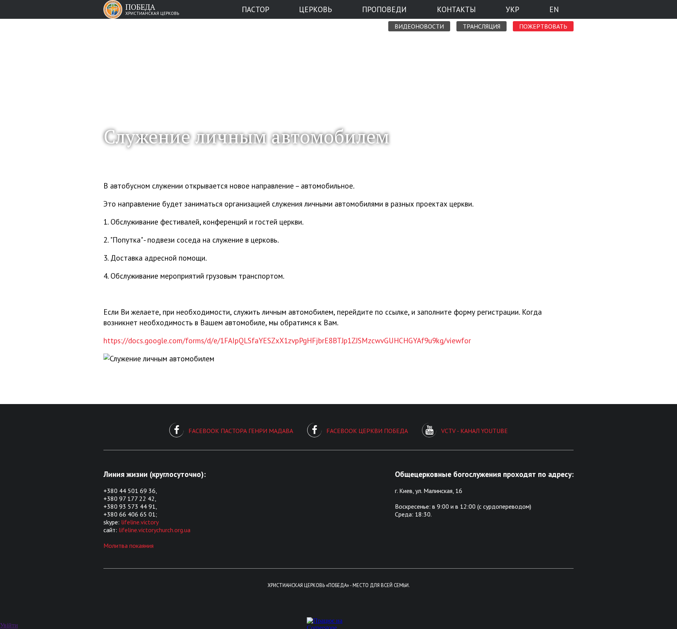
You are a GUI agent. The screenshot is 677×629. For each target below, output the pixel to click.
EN (554, 9)
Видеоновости (419, 26)
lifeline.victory (140, 522)
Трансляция (481, 26)
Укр (512, 9)
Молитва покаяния (128, 545)
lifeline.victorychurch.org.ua (154, 530)
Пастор (255, 9)
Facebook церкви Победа (367, 431)
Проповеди (384, 9)
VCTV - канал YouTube (474, 431)
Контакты (456, 9)
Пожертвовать (543, 26)
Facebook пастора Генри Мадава (240, 431)
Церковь (315, 9)
